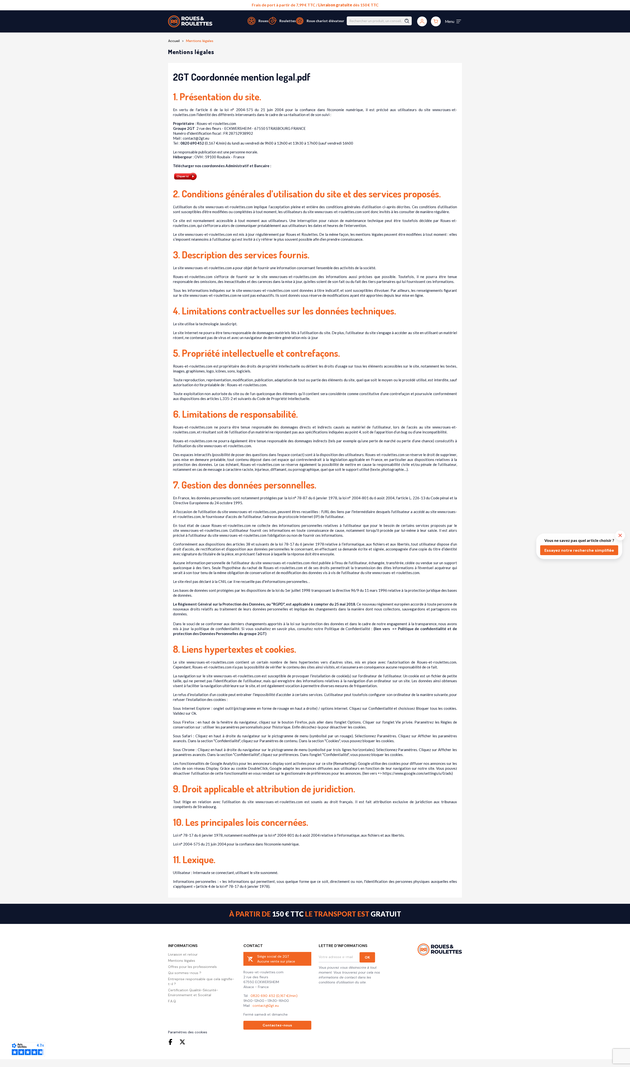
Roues (263, 21)
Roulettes (287, 21)
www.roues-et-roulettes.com (229, 207)
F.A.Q (172, 1001)
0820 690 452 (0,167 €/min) (274, 995)
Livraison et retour (183, 954)
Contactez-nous (277, 1025)
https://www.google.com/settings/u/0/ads (417, 773)
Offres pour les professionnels (192, 966)
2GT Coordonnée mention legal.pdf (241, 77)
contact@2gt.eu (265, 1005)
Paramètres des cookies (187, 1032)
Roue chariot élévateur (325, 21)
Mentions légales (181, 960)
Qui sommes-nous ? (184, 973)
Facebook (171, 1042)
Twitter (182, 1042)
